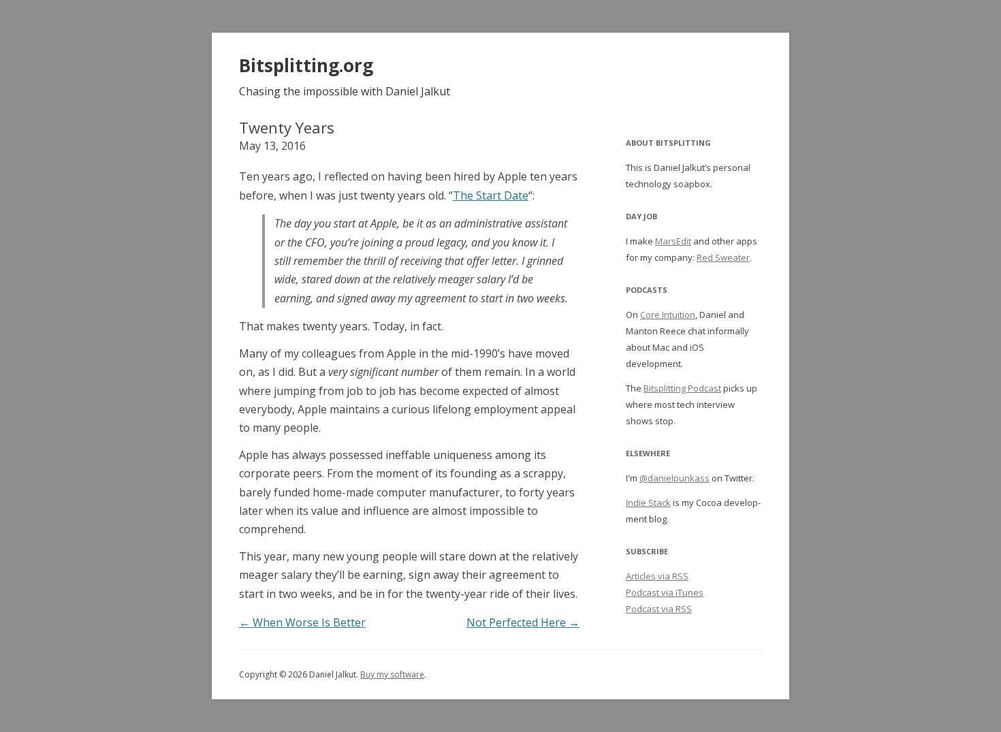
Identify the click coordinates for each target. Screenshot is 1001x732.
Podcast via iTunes (664, 592)
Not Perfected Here (522, 622)
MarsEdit (673, 241)
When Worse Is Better (302, 622)
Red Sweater (723, 257)
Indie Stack (648, 502)
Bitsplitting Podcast (682, 388)
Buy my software (392, 674)
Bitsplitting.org (306, 65)
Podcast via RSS (659, 609)
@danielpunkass (674, 478)
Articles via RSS (657, 576)
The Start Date (490, 195)
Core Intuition (667, 314)
